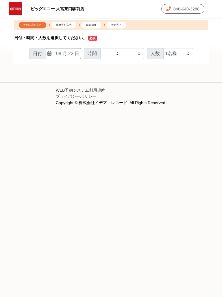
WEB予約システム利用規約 (80, 90)
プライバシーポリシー (76, 96)
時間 (92, 53)
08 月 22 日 (67, 53)
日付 (37, 53)
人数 (155, 53)
